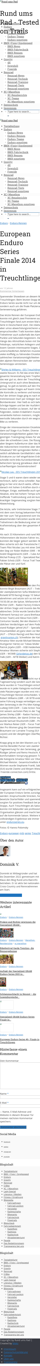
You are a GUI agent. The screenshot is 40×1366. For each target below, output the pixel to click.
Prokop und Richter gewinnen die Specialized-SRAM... (18, 923)
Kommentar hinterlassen (12, 291)
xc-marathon (20, 943)
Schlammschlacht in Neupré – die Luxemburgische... (18, 996)
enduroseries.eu (15, 822)
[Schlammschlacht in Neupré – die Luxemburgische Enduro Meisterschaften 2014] (3, 986)
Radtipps (11, 1231)
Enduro (8, 26)
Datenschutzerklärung (16, 1352)
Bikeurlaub (9, 1223)
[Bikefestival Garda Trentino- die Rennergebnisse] (6, 936)
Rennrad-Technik (17, 78)
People (7, 1240)
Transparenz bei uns (14, 1246)
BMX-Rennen (15, 52)
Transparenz (10, 1362)
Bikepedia (8, 1200)
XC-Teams (13, 98)
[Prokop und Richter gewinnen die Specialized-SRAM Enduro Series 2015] (0, 913)
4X (9, 62)
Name (4, 1093)
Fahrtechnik (13, 1217)
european (13, 833)
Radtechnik (12, 1234)
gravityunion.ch (9, 637)
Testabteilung (11, 23)
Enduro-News (15, 30)
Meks (15, 1343)
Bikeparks (12, 1214)
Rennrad (8, 72)
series (28, 833)
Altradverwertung (16, 1237)
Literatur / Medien (12, 1194)
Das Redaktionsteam (14, 1243)
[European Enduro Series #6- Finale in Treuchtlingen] (6, 1031)
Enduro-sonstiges (17, 39)
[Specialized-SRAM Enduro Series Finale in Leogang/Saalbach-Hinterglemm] (6, 1008)
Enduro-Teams (15, 36)
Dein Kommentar (9, 1060)
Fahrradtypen (14, 1202)
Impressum (10, 108)
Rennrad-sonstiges (18, 88)
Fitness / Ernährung (13, 1197)
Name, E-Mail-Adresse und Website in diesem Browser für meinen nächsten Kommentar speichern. (17, 1116)
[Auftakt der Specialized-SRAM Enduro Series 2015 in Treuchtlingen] (6, 963)
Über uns (9, 1358)
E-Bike (7, 1185)
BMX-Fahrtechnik (17, 49)
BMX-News (13, 46)
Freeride (12, 69)
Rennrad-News (15, 75)
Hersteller (12, 1208)
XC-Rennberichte (17, 95)
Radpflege (12, 1228)
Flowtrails (12, 1220)
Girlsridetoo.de (24, 653)
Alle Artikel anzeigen (11, 895)
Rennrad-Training (17, 82)
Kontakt (8, 1355)
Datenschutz (11, 104)
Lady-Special (10, 1191)
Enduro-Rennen (16, 33)
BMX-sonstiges (16, 56)
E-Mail (4, 1102)
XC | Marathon (12, 91)
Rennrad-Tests (15, 85)
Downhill (12, 65)
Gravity (8, 59)
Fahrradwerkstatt (12, 1226)
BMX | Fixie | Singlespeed (18, 43)
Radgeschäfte (14, 1211)
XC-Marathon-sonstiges (21, 101)
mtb (22, 833)
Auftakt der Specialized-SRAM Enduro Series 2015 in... (16, 973)
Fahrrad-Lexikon (15, 1205)
